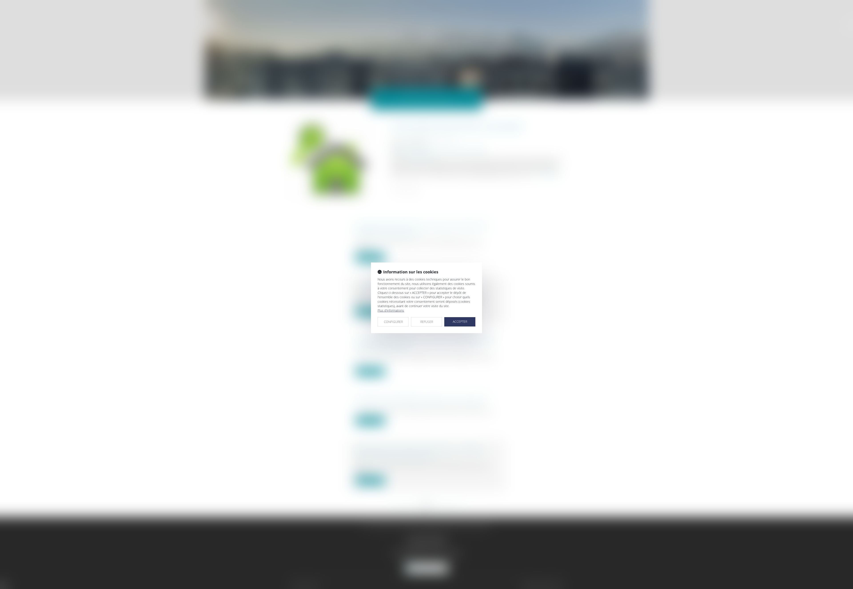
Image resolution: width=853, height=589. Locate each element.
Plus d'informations (391, 310)
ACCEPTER (460, 321)
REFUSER (426, 322)
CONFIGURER (393, 322)
